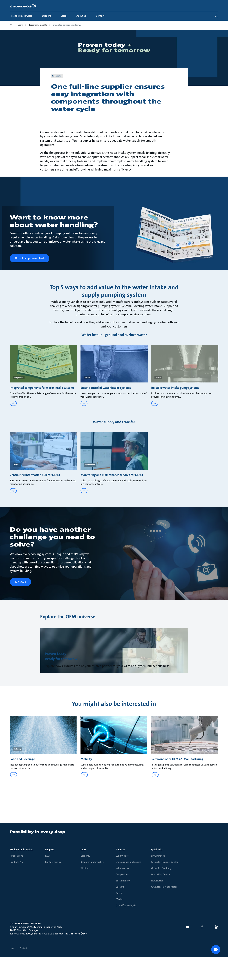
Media (119, 899)
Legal (12, 948)
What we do (122, 868)
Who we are (122, 855)
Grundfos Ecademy (161, 868)
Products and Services (21, 849)
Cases (119, 893)
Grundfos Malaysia (126, 905)
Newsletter (157, 880)
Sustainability (123, 880)
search (216, 16)
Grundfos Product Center (164, 862)
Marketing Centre (160, 874)
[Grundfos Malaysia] (11, 25)
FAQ (47, 855)
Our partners (123, 874)
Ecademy (85, 855)
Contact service (53, 862)
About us (120, 849)
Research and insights (92, 862)
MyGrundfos (158, 855)
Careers (120, 886)
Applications (16, 855)
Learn (83, 849)
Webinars (85, 868)
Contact (23, 948)
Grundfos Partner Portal (164, 886)
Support (49, 849)
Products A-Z (17, 862)
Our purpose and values (128, 862)
